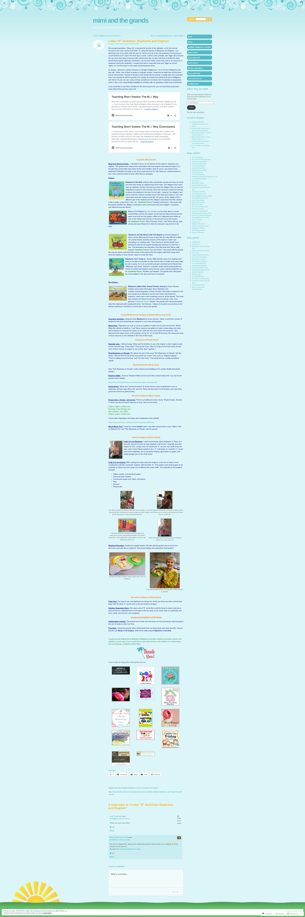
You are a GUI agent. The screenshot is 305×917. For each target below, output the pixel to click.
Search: (192, 19)
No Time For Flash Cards (200, 207)
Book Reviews (193, 62)
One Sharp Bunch (197, 157)
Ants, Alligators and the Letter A (107, 36)
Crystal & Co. (196, 222)
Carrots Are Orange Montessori (202, 215)
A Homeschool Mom (198, 192)
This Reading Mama (198, 230)
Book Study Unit (194, 57)
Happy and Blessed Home (200, 255)
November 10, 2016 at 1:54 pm (120, 840)
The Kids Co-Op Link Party (200, 278)
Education (118, 788)
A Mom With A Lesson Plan (200, 217)
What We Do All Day (198, 202)
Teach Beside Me (197, 172)
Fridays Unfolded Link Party (201, 250)
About (190, 42)
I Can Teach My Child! (199, 194)
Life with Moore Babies (199, 179)
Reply (112, 831)
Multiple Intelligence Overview (199, 47)
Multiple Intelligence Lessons (132, 788)
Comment (175, 892)
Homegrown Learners (199, 259)
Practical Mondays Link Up (200, 270)
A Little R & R (196, 242)
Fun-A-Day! (195, 181)
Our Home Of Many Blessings (201, 159)
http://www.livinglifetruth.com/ (128, 849)
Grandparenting (135, 792)
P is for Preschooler (198, 174)
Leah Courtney (116, 816)
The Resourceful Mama (199, 162)
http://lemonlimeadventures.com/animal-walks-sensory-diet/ (132, 382)
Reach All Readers (198, 232)
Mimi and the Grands (120, 20)
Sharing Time (196, 274)
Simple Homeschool (198, 224)
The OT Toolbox (197, 219)
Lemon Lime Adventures (200, 211)
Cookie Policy (47, 913)
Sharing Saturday (197, 272)
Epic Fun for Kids (197, 204)
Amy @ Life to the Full (119, 837)
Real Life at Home (197, 209)
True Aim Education (198, 285)
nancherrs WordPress (199, 168)
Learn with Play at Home (200, 198)
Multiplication (193, 83)
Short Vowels (153, 788)
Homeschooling (147, 792)
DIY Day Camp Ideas (195, 68)
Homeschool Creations (199, 261)
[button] (127, 503)
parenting (171, 792)
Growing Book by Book (199, 170)
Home (190, 36)
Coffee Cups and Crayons (200, 226)
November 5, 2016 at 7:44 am (119, 818)
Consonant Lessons (195, 78)
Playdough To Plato (198, 228)
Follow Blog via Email (197, 88)
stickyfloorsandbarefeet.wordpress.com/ (204, 177)
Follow (191, 107)
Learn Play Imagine (198, 200)
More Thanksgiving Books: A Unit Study (167, 36)
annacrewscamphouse (199, 164)
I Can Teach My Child (199, 263)
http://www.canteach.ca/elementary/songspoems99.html (131, 422)
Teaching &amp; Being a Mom (201, 213)
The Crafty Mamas (198, 276)
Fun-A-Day (195, 253)
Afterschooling (117, 792)
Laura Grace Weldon (198, 166)
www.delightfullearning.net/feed (202, 196)
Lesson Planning (194, 73)
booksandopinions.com (199, 185)
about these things (198, 183)
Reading (145, 788)
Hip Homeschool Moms (199, 257)
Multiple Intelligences (160, 792)
